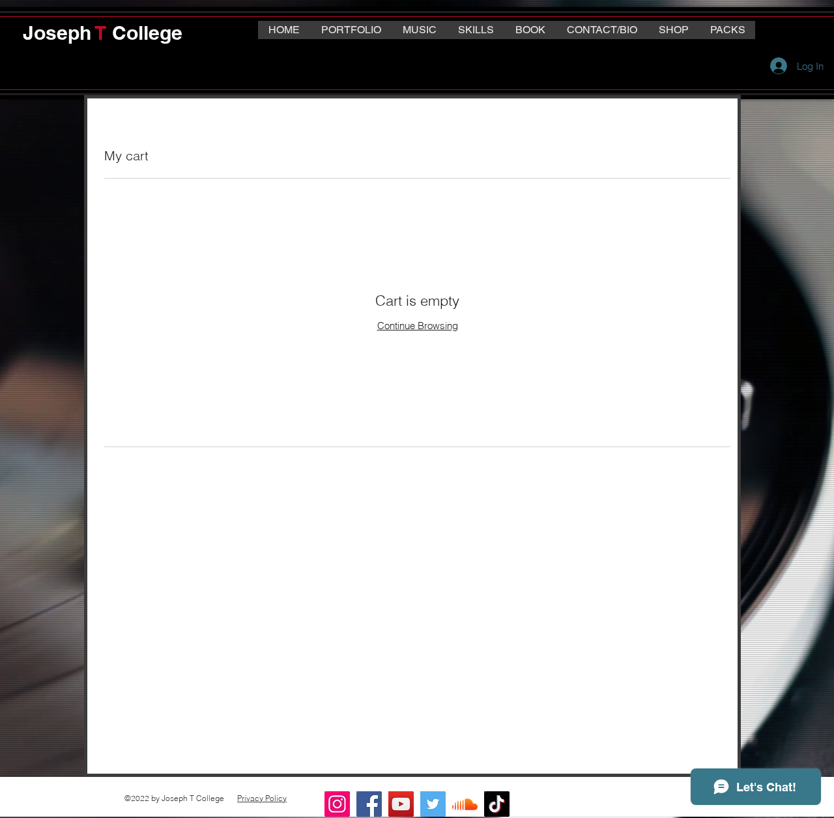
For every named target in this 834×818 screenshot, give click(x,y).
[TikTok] (497, 804)
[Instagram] (337, 804)
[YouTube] (401, 804)
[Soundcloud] (465, 804)
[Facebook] (369, 804)
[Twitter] (433, 804)
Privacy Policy (262, 798)
